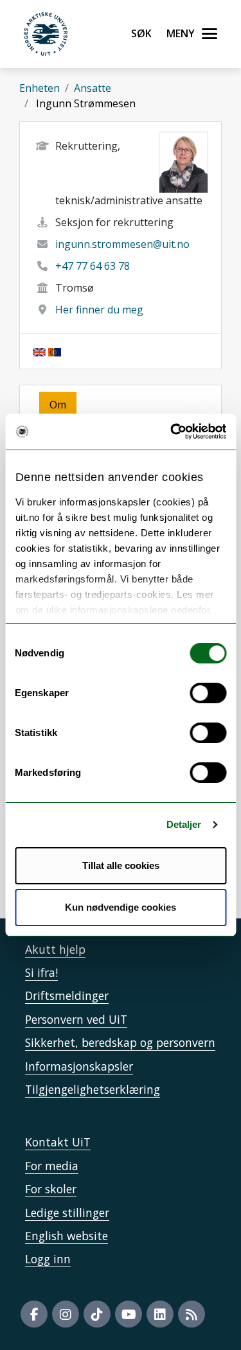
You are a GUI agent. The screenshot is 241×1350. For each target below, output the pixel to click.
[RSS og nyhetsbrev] (191, 1314)
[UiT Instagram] (65, 1314)
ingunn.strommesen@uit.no (122, 244)
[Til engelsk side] (39, 351)
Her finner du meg (99, 309)
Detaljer (184, 824)
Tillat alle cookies (120, 865)
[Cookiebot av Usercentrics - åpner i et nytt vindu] (171, 431)
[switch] (208, 693)
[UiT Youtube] (128, 1314)
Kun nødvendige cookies (120, 907)
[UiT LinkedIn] (160, 1314)
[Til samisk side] (54, 351)
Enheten (39, 88)
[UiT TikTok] (97, 1314)
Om (57, 405)
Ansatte (92, 88)
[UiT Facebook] (34, 1314)
